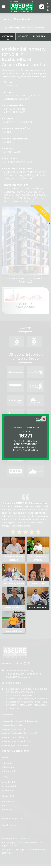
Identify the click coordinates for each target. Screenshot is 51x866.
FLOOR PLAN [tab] (39, 36)
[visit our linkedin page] (47, 10)
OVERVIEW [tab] (7, 36)
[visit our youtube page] (47, 6)
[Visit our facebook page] (47, 3)
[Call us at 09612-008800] (42, 6)
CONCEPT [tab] (23, 36)
